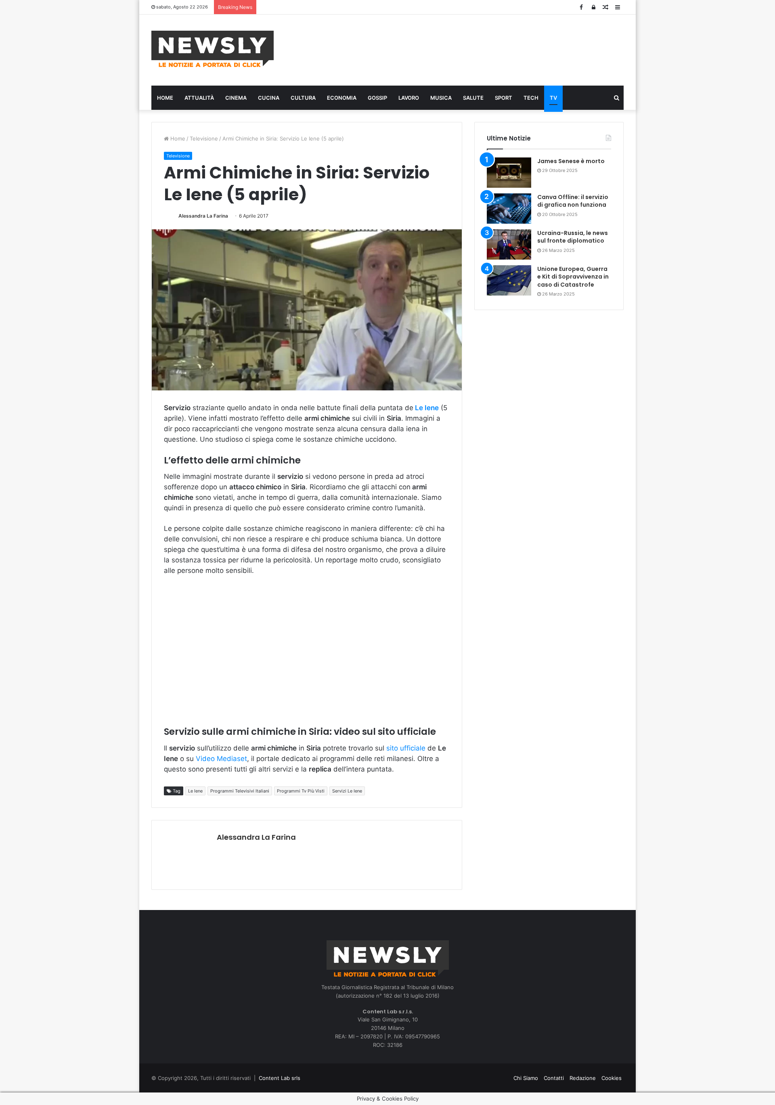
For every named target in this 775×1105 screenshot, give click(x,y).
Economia (341, 97)
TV (553, 97)
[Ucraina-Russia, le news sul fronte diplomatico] (509, 244)
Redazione (583, 1078)
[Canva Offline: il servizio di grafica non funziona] (509, 208)
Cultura (303, 97)
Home (165, 97)
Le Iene (195, 791)
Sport (503, 97)
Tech (531, 97)
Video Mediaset (221, 759)
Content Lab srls (279, 1078)
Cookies (611, 1078)
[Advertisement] (468, 49)
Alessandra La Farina (203, 216)
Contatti (554, 1078)
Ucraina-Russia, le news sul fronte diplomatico (572, 237)
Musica (441, 97)
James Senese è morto (571, 161)
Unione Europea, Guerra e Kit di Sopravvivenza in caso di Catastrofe (573, 277)
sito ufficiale (406, 748)
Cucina (268, 97)
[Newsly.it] (212, 49)
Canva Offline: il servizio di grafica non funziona (572, 201)
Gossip (377, 97)
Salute (473, 97)
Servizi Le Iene (347, 791)
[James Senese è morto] (509, 172)
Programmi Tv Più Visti (301, 791)
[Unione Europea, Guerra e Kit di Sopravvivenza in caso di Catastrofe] (509, 280)
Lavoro (408, 97)
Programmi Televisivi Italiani (239, 791)
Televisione (204, 138)
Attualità (199, 97)
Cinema (236, 97)
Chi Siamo (525, 1078)
